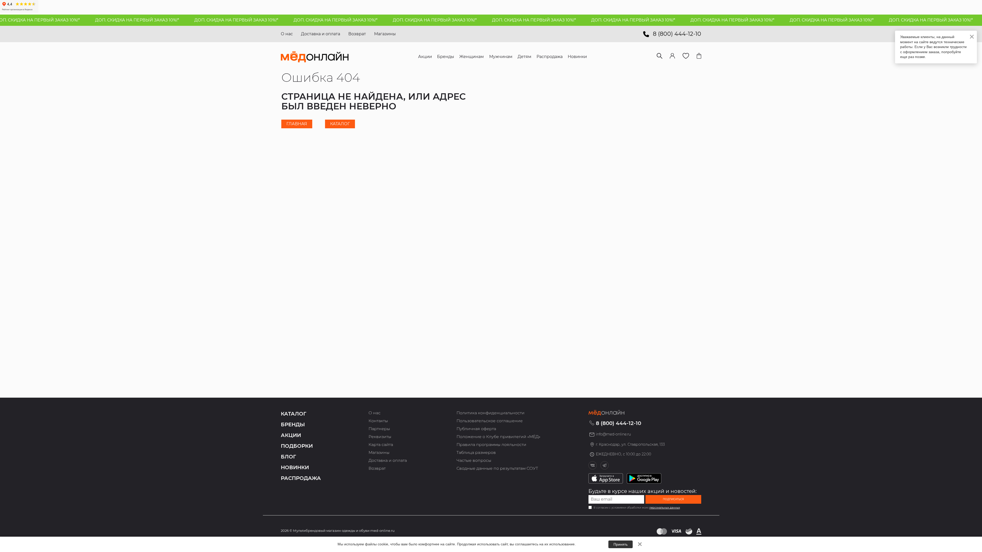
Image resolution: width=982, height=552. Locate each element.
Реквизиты (380, 436)
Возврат (357, 33)
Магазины (385, 33)
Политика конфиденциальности (490, 412)
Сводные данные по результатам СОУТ (497, 468)
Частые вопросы (473, 460)
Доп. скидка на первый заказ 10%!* (122, 20)
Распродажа (301, 478)
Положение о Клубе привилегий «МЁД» (498, 436)
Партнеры (379, 428)
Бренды (293, 424)
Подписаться (673, 499)
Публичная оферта (476, 428)
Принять (620, 544)
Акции (291, 435)
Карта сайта (381, 444)
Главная (296, 123)
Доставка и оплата (320, 33)
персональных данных (664, 507)
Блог (288, 457)
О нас (287, 33)
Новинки (295, 467)
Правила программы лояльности (491, 444)
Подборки (297, 446)
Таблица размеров (476, 452)
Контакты (378, 420)
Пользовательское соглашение (489, 420)
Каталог (340, 123)
